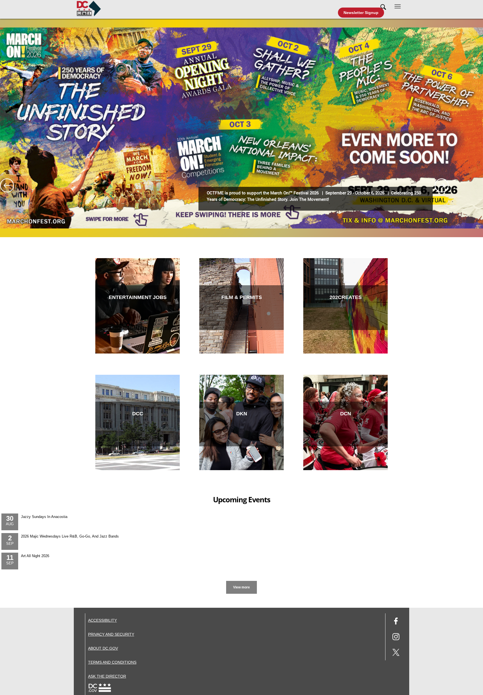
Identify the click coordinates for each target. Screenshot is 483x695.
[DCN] (345, 469)
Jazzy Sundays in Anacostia (44, 517)
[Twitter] (395, 653)
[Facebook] (395, 622)
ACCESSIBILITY (102, 620)
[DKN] (241, 469)
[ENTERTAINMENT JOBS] (137, 352)
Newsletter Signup (361, 12)
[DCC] (137, 469)
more (242, 582)
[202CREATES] (345, 352)
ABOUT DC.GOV (103, 648)
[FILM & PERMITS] (241, 352)
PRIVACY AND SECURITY (111, 634)
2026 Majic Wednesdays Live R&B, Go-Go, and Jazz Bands (70, 536)
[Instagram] (395, 637)
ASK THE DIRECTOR (107, 676)
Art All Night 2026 (35, 556)
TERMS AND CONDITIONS (112, 662)
